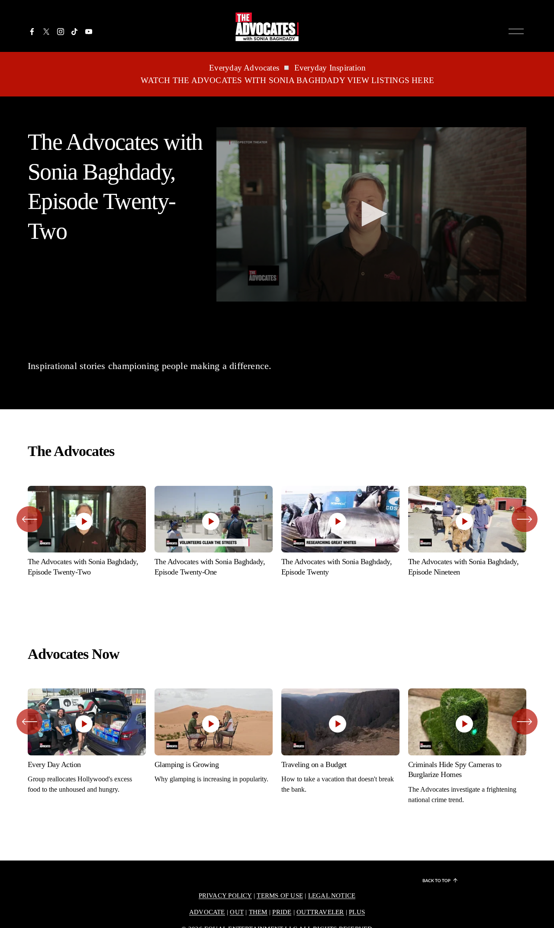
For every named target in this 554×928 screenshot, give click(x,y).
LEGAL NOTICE (332, 895)
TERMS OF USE (280, 895)
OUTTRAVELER (320, 912)
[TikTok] (74, 31)
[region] (277, 533)
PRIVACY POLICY (225, 895)
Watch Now (87, 496)
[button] (371, 214)
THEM (258, 912)
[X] (46, 31)
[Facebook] (32, 31)
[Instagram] (60, 31)
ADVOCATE (207, 912)
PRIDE (281, 912)
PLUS (357, 912)
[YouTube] (88, 31)
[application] (371, 214)
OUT (237, 912)
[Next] (525, 519)
